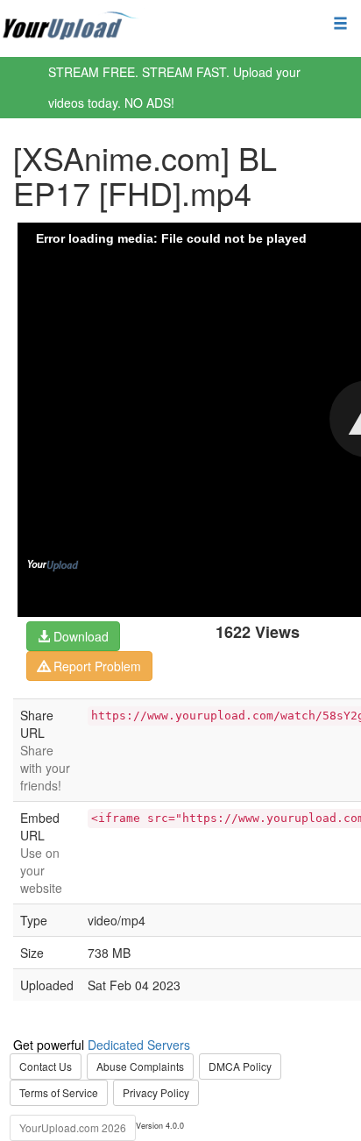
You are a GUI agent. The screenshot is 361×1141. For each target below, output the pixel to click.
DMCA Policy (240, 1066)
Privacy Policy (156, 1092)
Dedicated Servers (139, 1044)
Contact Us (45, 1066)
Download (79, 636)
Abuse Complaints (140, 1066)
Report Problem (95, 666)
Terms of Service (58, 1092)
